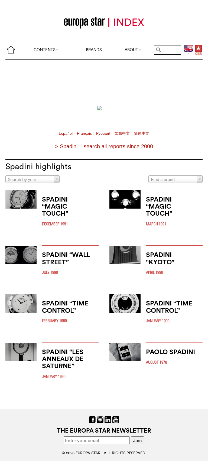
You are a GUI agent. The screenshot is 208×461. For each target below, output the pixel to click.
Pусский (103, 133)
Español (66, 133)
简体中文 (141, 133)
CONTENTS (45, 49)
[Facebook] (92, 419)
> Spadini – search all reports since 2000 (104, 146)
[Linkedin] (108, 419)
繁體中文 (123, 133)
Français (85, 133)
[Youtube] (115, 419)
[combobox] (32, 179)
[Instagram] (100, 419)
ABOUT (131, 49)
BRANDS (94, 49)
